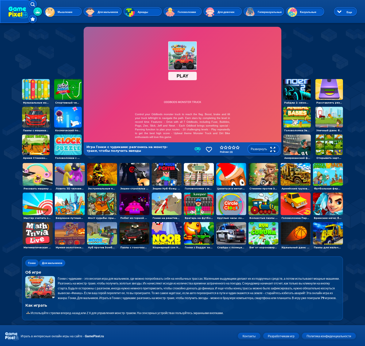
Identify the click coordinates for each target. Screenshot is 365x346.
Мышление (65, 11)
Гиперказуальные (270, 11)
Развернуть (259, 149)
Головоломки (187, 11)
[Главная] (18, 11)
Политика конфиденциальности (329, 336)
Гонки (32, 262)
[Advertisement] (52, 50)
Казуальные (308, 11)
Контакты (249, 336)
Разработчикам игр (281, 336)
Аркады (143, 11)
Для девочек (226, 11)
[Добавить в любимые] (209, 149)
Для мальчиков (108, 11)
